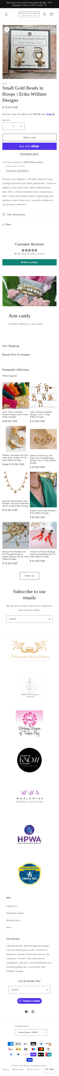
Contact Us (11, 906)
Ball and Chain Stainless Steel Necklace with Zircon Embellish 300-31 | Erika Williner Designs (15, 503)
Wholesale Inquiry (15, 913)
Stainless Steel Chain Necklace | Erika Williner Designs (43, 512)
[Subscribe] (49, 619)
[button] (6, 14)
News (8, 927)
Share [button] (8, 224)
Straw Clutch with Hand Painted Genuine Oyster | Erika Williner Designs (15, 414)
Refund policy (18, 1069)
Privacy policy (33, 1069)
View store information (17, 170)
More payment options (29, 154)
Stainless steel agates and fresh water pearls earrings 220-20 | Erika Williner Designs (15, 457)
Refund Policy (13, 920)
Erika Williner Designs (28, 1065)
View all (29, 575)
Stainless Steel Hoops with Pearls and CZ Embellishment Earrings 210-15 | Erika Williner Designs (43, 459)
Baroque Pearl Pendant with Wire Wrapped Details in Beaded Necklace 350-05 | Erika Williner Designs (15, 555)
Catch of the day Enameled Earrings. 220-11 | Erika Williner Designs (41, 414)
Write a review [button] (29, 262)
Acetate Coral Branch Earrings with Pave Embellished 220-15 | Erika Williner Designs (43, 554)
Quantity (6, 120)
